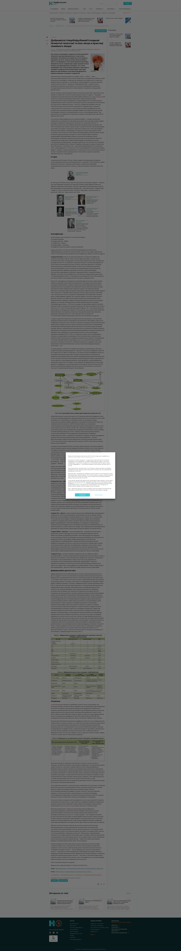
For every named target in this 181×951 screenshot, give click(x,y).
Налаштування (99, 495)
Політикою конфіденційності (86, 457)
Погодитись (82, 495)
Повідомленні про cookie (80, 483)
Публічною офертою (73, 457)
